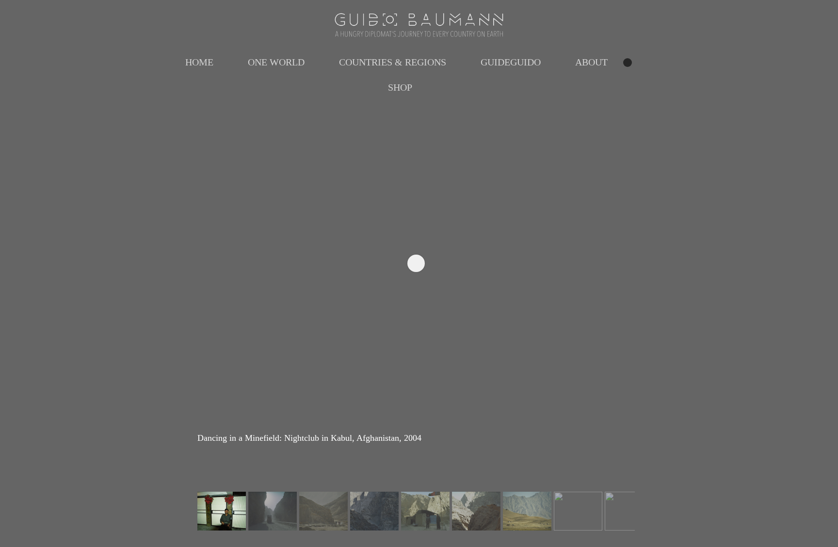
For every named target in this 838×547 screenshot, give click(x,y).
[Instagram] (627, 62)
